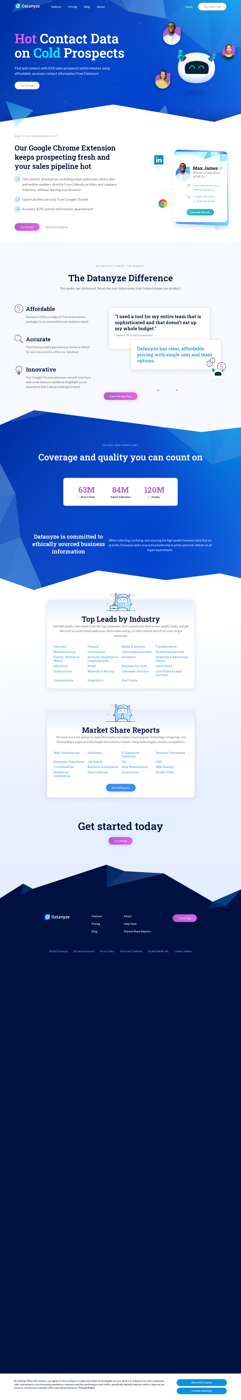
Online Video (165, 772)
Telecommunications (137, 652)
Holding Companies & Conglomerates (103, 658)
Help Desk (130, 923)
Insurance (129, 657)
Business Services (134, 666)
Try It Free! (27, 85)
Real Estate (129, 680)
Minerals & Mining (101, 671)
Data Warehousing (135, 767)
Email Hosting (98, 772)
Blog (87, 6)
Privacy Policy (107, 951)
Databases (94, 752)
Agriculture (164, 666)
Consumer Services (135, 671)
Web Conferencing (66, 752)
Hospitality (96, 680)
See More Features (56, 227)
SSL (124, 762)
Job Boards (95, 762)
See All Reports (121, 787)
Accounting (130, 772)
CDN (159, 762)
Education (60, 666)
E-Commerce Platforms (130, 754)
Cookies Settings (202, 1390)
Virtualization (63, 767)
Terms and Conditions (131, 951)
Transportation (166, 646)
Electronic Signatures (68, 762)
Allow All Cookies (201, 1382)
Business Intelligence (103, 767)
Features (56, 6)
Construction (62, 671)
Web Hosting (165, 767)
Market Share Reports (137, 931)
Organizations (63, 680)
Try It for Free (212, 6)
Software (59, 646)
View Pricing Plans (120, 396)
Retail (92, 666)
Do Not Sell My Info (158, 951)
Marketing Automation (61, 774)
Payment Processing (170, 752)
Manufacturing (64, 652)
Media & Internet (134, 646)
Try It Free (121, 840)
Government (96, 652)
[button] (158, 390)
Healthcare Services (170, 652)
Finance (93, 646)
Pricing (72, 6)
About (101, 6)
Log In (188, 6)
